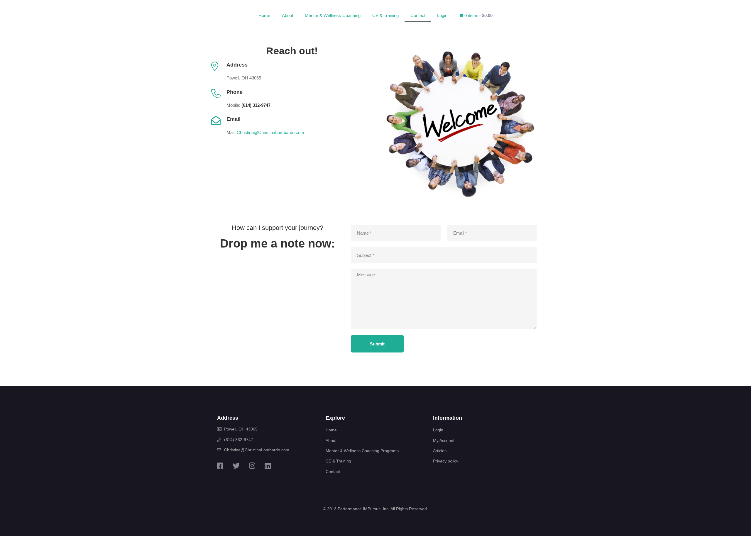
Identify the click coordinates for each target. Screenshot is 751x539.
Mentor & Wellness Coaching (333, 15)
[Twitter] (236, 466)
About (287, 15)
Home (264, 15)
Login (442, 15)
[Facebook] (220, 466)
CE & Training (385, 15)
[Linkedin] (268, 466)
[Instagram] (252, 466)
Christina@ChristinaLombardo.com (270, 132)
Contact (417, 15)
